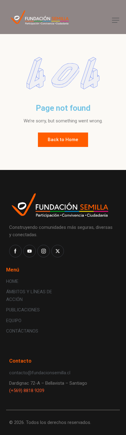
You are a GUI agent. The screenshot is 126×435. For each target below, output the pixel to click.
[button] (115, 20)
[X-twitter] (57, 251)
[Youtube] (29, 251)
